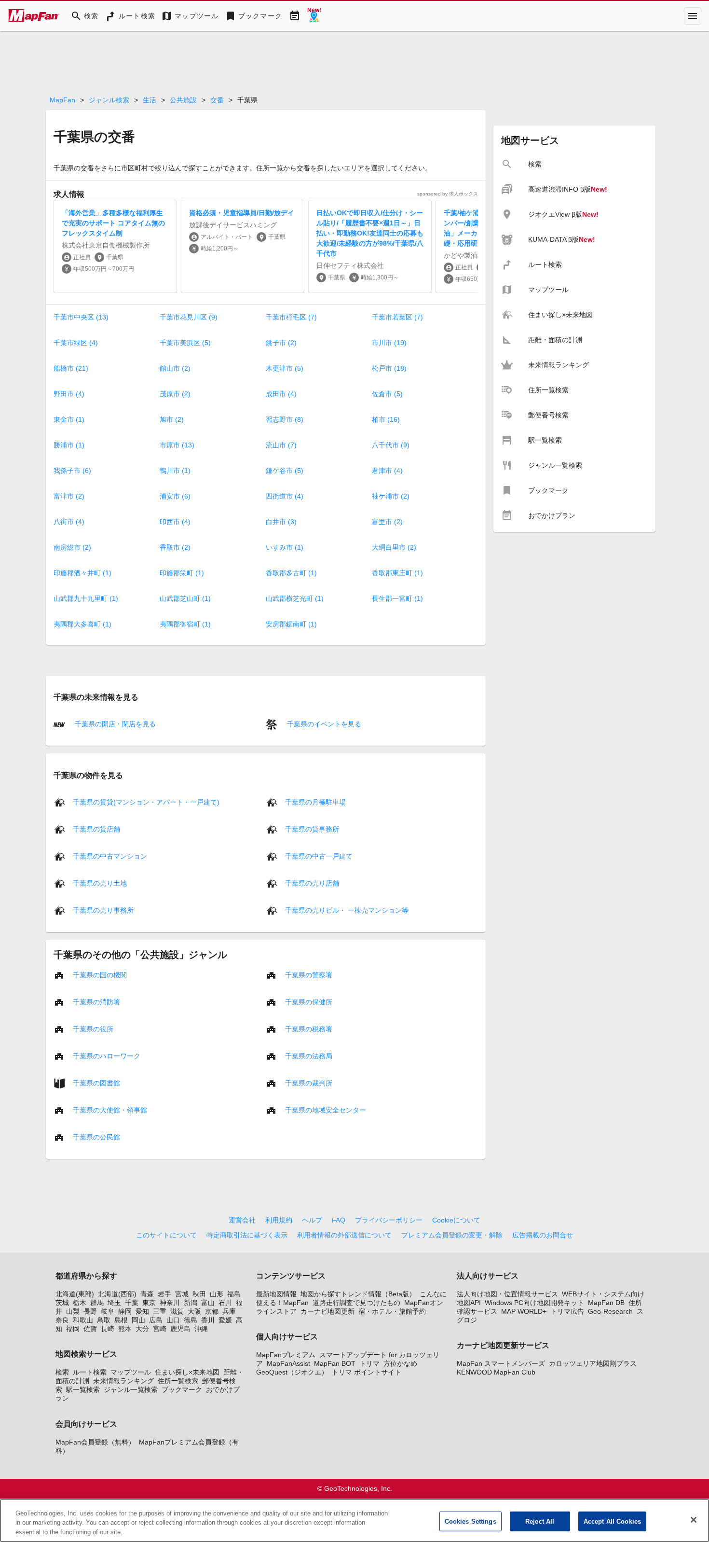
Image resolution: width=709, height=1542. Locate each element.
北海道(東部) (74, 1294)
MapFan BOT (334, 1363)
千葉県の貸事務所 (312, 829)
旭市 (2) (172, 419)
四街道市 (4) (284, 496)
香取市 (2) (175, 547)
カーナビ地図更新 (327, 1311)
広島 (156, 1320)
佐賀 (90, 1329)
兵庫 (229, 1311)
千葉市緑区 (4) (76, 343)
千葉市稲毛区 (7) (291, 317)
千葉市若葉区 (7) (397, 317)
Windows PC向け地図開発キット (534, 1302)
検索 (62, 1372)
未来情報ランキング (123, 1381)
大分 (142, 1329)
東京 (149, 1302)
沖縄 (201, 1329)
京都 (211, 1311)
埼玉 (114, 1302)
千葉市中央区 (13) (81, 317)
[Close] (693, 1519)
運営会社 (242, 1220)
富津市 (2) (69, 496)
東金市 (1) (69, 419)
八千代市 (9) (390, 445)
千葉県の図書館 (96, 1082)
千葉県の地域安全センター (325, 1109)
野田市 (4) (69, 394)
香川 (208, 1320)
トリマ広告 (567, 1311)
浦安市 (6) (175, 496)
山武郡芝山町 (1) (185, 598)
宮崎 (159, 1329)
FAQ (338, 1220)
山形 (216, 1294)
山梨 (73, 1311)
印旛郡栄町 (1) (182, 573)
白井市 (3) (281, 522)
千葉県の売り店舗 (312, 883)
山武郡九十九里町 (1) (86, 598)
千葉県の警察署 (308, 974)
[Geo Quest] (314, 16)
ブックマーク (182, 1389)
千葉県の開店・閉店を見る (114, 724)
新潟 (190, 1302)
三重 (159, 1311)
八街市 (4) (69, 522)
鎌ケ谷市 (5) (284, 470)
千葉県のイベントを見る (323, 724)
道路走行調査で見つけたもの (356, 1302)
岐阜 (107, 1311)
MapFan (62, 100)
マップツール (130, 1372)
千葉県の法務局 (308, 1055)
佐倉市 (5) (387, 394)
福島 (234, 1294)
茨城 (62, 1302)
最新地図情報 (276, 1294)
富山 (208, 1302)
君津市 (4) (387, 470)
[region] (354, 1520)
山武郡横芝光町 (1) (295, 598)
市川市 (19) (389, 343)
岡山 (138, 1320)
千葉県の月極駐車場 (315, 802)
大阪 (194, 1311)
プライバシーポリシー (389, 1220)
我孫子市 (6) (72, 470)
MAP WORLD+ (523, 1311)
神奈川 (170, 1302)
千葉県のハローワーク (106, 1055)
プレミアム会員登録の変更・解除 (452, 1235)
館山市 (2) (175, 368)
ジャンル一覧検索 (131, 1389)
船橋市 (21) (71, 368)
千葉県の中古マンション (110, 856)
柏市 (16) (386, 419)
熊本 (125, 1329)
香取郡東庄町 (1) (397, 573)
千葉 (131, 1302)
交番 (217, 100)
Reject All (539, 1521)
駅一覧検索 (83, 1389)
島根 (121, 1320)
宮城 (182, 1294)
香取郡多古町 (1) (291, 573)
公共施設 (183, 100)
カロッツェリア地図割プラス (593, 1363)
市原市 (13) (177, 445)
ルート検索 (90, 1372)
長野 (90, 1311)
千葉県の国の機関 (100, 974)
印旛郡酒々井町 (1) (82, 573)
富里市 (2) (387, 522)
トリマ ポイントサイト (366, 1372)
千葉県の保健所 (308, 1001)
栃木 (79, 1302)
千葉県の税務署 (308, 1028)
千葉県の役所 (93, 1028)
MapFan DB (606, 1302)
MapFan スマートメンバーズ (501, 1363)
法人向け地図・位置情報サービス (507, 1294)
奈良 (62, 1320)
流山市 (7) (281, 445)
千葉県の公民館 (96, 1136)
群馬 (97, 1302)
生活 (149, 100)
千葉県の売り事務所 (103, 910)
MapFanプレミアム (285, 1355)
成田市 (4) (281, 394)
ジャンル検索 (109, 100)
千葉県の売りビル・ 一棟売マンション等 (347, 910)
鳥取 (103, 1320)
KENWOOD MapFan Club (496, 1372)
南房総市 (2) (72, 547)
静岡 (125, 1311)
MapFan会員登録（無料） (95, 1442)
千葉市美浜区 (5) (185, 343)
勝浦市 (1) (69, 445)
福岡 (73, 1329)
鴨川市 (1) (175, 470)
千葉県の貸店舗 (96, 829)
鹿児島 (180, 1329)
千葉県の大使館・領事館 (110, 1109)
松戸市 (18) (389, 368)
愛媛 (225, 1320)
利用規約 (278, 1220)
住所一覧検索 (178, 1381)
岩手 (164, 1294)
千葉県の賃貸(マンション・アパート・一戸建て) (146, 802)
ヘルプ (312, 1220)
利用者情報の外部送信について (344, 1235)
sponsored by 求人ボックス (447, 193)
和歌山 (83, 1320)
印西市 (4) (175, 522)
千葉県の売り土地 (100, 883)
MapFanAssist (288, 1363)
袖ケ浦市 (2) (390, 496)
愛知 (142, 1311)
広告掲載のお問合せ (542, 1235)
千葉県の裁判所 (308, 1082)
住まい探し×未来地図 (187, 1372)
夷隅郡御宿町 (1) (185, 624)
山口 (173, 1320)
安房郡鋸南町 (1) (291, 624)
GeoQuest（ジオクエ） (292, 1372)
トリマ (369, 1363)
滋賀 (177, 1311)
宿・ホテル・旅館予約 (392, 1311)
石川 (225, 1302)
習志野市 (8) (284, 419)
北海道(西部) (117, 1294)
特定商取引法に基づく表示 (246, 1235)
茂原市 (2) (175, 394)
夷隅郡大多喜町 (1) (82, 624)
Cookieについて (456, 1220)
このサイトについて (166, 1235)
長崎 (107, 1329)
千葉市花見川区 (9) (189, 317)
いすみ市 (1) (284, 547)
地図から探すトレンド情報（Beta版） (358, 1294)
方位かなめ (400, 1363)
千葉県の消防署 (96, 1001)
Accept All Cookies (612, 1521)
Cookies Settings (470, 1521)
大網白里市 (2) (394, 547)
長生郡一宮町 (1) (397, 598)
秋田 (199, 1294)
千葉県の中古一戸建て (319, 856)
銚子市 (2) (281, 343)
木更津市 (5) (284, 368)
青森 (147, 1294)
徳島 (190, 1320)
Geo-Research (610, 1311)
